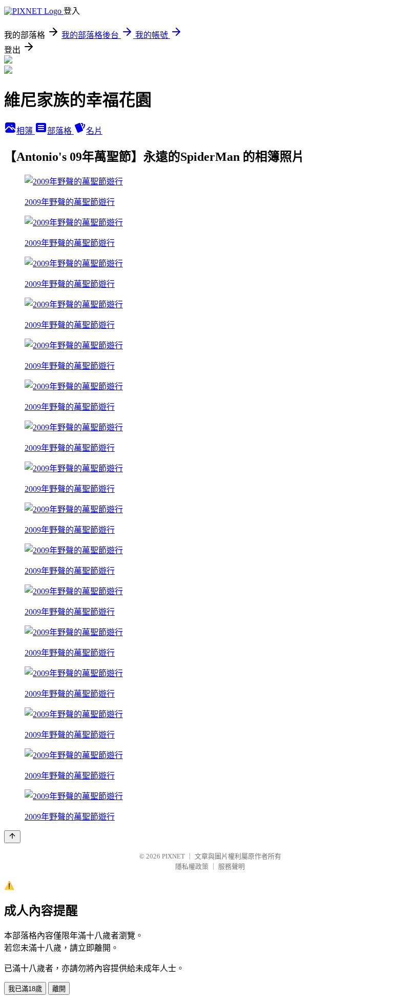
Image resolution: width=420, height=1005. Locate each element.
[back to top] (12, 836)
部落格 (60, 131)
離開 (59, 989)
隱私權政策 (191, 866)
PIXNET (173, 856)
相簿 (25, 131)
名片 (94, 131)
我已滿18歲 (25, 989)
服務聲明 (231, 866)
